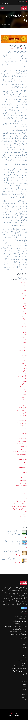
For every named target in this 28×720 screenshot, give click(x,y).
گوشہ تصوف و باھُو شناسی (23, 516)
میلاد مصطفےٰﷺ (23, 337)
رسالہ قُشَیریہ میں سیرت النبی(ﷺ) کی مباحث (19, 629)
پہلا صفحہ (15, 24)
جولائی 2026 (24, 681)
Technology (23, 472)
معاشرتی (25, 287)
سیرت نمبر (24, 652)
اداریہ (25, 511)
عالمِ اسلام (24, 488)
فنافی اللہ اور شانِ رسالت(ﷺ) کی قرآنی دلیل (19, 621)
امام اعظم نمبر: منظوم (23, 415)
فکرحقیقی (25, 290)
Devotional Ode (22, 459)
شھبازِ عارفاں (24, 311)
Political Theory (22, 438)
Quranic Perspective (21, 454)
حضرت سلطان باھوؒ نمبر (23, 425)
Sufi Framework (23, 456)
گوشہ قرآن (24, 402)
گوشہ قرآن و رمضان (23, 430)
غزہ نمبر (25, 417)
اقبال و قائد (24, 378)
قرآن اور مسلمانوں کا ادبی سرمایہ (22, 376)
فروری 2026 (24, 694)
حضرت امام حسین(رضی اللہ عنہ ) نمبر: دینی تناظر (19, 503)
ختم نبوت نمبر (24, 391)
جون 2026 (24, 684)
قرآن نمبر (25, 490)
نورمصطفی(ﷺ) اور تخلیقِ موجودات (20, 616)
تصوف (25, 308)
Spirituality (23, 477)
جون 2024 (14, 48)
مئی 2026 (24, 686)
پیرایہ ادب (24, 368)
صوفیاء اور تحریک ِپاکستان (22, 386)
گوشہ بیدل (24, 303)
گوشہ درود (25, 389)
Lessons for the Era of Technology (19, 451)
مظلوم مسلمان (24, 339)
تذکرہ (25, 352)
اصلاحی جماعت (24, 342)
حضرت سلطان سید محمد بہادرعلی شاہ (21, 350)
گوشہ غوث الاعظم (23, 363)
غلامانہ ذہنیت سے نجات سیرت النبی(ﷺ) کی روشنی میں (18, 631)
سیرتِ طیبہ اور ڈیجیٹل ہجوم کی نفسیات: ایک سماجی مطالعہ (18, 634)
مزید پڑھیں (24, 537)
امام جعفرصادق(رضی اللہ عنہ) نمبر (21, 420)
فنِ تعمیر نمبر (24, 428)
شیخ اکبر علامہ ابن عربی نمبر (22, 482)
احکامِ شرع (24, 373)
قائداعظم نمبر (24, 324)
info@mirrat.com (20, 1)
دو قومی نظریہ (24, 381)
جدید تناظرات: (24, 495)
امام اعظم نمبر (24, 404)
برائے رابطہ (10, 715)
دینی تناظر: (24, 493)
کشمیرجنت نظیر (24, 298)
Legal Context (23, 446)
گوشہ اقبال (24, 347)
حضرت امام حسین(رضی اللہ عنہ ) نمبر (21, 501)
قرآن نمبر (25, 321)
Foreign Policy (23, 469)
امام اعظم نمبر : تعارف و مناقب (22, 407)
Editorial (24, 433)
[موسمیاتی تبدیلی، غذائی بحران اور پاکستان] (14, 38)
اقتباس (25, 313)
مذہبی (25, 519)
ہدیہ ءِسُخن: (24, 498)
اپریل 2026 (24, 689)
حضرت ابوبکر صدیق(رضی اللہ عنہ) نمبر (20, 485)
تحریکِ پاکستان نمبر (23, 355)
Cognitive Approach (22, 441)
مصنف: (22, 48)
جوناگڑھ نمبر (24, 394)
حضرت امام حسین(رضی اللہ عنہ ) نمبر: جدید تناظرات (19, 506)
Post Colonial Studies (21, 443)
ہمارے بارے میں (16, 715)
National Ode (23, 480)
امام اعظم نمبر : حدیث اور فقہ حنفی (21, 412)
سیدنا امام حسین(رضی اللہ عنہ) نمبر (21, 660)
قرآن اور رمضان (23, 300)
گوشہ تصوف (24, 360)
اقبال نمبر (25, 329)
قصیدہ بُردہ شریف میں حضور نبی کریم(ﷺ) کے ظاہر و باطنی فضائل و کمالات (15, 626)
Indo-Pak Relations (22, 467)
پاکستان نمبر (24, 334)
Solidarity (24, 464)
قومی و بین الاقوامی (23, 282)
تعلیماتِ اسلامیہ (24, 399)
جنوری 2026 (24, 697)
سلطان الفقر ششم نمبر (23, 326)
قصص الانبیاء (24, 316)
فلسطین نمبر (24, 365)
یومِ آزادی (24, 295)
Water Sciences (22, 475)
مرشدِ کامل (24, 285)
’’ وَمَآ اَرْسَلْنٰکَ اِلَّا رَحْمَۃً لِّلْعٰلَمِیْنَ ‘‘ (22, 618)
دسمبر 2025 (24, 699)
